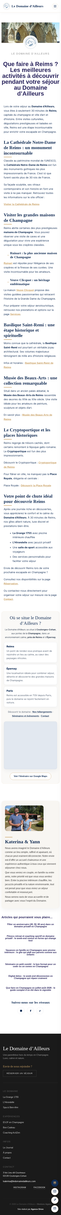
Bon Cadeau (9, 1127)
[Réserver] (54, 1183)
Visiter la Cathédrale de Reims (21, 204)
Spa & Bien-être (10, 1107)
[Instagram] (21, 1010)
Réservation (11, 583)
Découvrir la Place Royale (36, 485)
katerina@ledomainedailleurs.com (19, 1181)
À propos (7, 1152)
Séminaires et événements (25, 716)
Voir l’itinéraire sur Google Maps (30, 776)
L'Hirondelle (8, 1102)
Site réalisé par (30, 1209)
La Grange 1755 (11, 1097)
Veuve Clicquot (25, 290)
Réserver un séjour (20, 1073)
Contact (8, 599)
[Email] (54, 1208)
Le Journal (8, 1147)
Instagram (19, 1187)
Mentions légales (44, 1204)
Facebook (39, 1187)
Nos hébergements (42, 712)
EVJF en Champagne (13, 1122)
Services (15, 314)
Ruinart (8, 263)
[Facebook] (30, 1010)
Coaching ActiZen (11, 1132)
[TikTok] (40, 1010)
